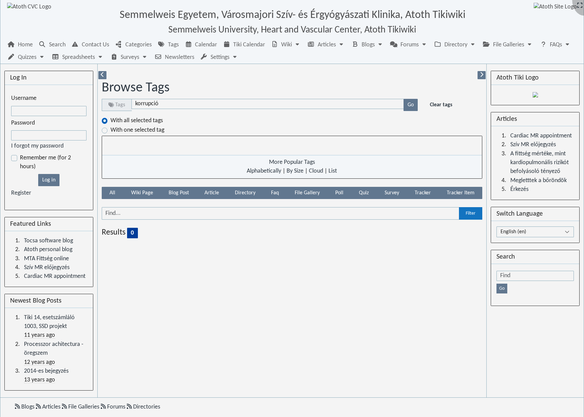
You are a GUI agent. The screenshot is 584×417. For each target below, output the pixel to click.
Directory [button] (245, 193)
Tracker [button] (423, 193)
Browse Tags (136, 88)
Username (23, 98)
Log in (48, 180)
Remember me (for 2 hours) (45, 162)
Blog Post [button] (179, 193)
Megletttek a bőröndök (538, 180)
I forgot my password (37, 146)
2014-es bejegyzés (46, 371)
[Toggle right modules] (482, 75)
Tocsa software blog (48, 241)
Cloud (316, 171)
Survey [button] (392, 193)
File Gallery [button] (307, 193)
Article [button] (211, 193)
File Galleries (84, 407)
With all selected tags (137, 121)
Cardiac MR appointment (55, 276)
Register (21, 193)
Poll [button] (339, 193)
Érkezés (519, 189)
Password (23, 123)
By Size (295, 171)
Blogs (28, 407)
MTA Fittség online (46, 259)
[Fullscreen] (579, 6)
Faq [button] (275, 193)
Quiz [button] (364, 193)
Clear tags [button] (441, 105)
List (332, 171)
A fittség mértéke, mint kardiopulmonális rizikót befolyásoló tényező (539, 163)
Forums (116, 407)
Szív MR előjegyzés (47, 267)
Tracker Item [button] (460, 193)
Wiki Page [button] (142, 193)
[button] (286, 45)
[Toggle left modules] (102, 75)
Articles (51, 407)
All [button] (112, 193)
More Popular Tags (292, 162)
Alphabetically (264, 171)
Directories (146, 407)
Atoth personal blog (48, 250)
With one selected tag (137, 130)
